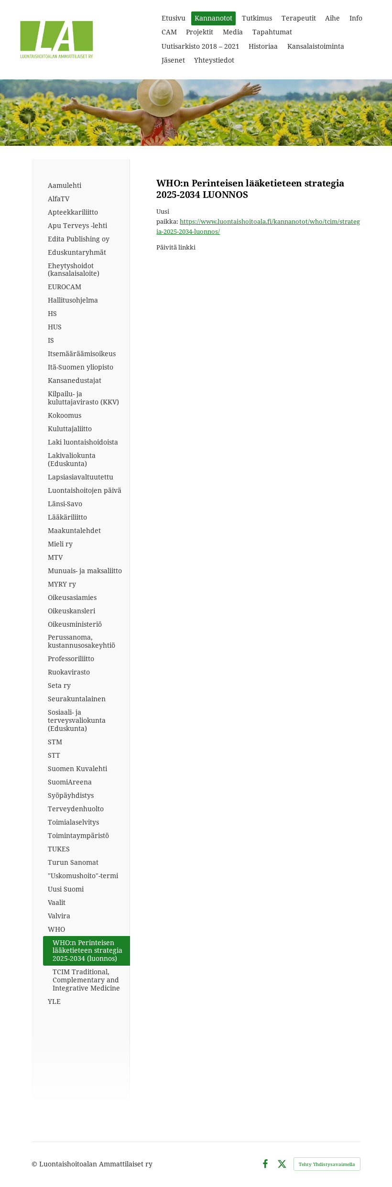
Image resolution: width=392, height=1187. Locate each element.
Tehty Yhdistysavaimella (327, 1164)
